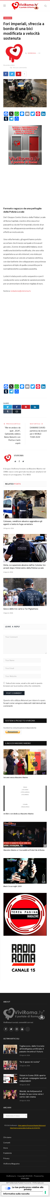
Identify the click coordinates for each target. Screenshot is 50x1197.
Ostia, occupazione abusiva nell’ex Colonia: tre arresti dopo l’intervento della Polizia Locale (24, 567)
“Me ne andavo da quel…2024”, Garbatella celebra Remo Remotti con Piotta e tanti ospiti (12, 435)
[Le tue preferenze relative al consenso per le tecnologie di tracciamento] (45, 1192)
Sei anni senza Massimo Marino (15, 777)
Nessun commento (20, 68)
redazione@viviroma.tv (20, 291)
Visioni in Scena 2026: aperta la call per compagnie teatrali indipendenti (32, 1078)
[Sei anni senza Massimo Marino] (25, 762)
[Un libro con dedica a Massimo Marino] (25, 798)
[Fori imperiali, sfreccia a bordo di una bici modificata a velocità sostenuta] (25, 93)
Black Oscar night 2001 (12, 886)
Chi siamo (7, 1137)
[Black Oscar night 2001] (25, 871)
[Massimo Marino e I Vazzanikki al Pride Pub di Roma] (25, 834)
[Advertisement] (25, 185)
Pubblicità (7, 1153)
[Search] (45, 5)
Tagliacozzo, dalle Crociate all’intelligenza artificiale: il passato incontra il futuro (31, 1049)
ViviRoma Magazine (11, 1164)
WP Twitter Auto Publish (14, 1183)
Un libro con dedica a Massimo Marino (18, 813)
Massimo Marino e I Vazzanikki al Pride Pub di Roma (23, 850)
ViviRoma (32, 53)
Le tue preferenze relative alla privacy (27, 1188)
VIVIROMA (25, 1178)
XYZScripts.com (38, 1183)
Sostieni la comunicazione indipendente (19, 728)
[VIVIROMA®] (25, 5)
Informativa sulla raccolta (16, 1193)
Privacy (6, 1158)
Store (5, 1148)
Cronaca (7, 18)
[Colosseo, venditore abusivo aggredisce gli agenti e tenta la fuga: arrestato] (25, 504)
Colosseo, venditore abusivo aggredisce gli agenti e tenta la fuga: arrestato (22, 523)
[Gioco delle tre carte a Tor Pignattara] (25, 592)
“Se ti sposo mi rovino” (29, 1062)
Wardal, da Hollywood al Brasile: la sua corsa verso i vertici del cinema (31, 1094)
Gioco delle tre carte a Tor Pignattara (20, 609)
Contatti (6, 1143)
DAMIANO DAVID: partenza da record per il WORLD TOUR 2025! (38, 432)
